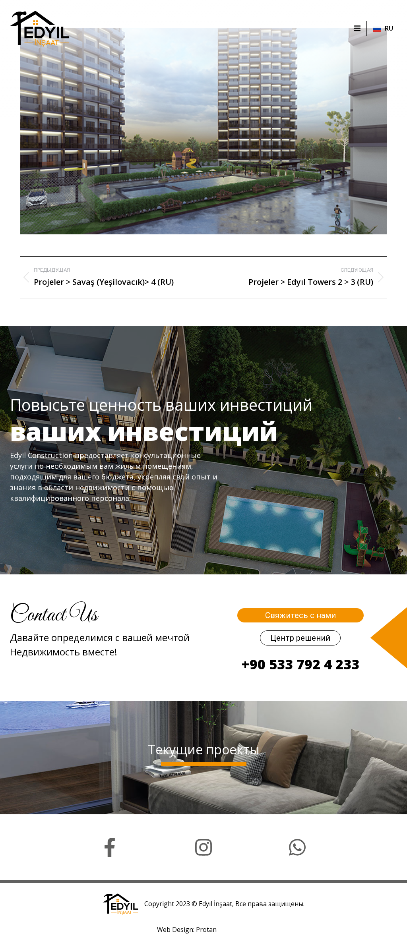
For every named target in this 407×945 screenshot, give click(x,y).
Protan (206, 929)
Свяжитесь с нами (300, 615)
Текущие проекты (204, 749)
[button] (357, 28)
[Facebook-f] (110, 847)
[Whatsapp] (297, 847)
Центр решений (300, 638)
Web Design (175, 929)
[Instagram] (203, 847)
